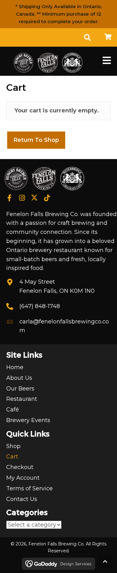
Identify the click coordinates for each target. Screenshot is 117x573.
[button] (9, 198)
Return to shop (36, 140)
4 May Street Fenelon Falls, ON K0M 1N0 (57, 286)
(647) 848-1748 (39, 306)
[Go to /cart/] (108, 37)
